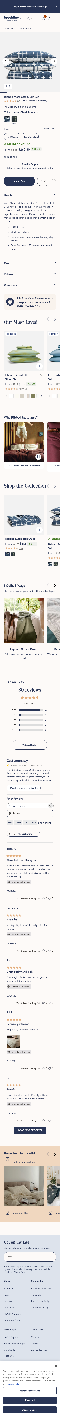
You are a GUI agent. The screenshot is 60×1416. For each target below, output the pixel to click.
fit (26, 822)
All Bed (14, 28)
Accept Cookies (30, 1409)
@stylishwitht (20, 1213)
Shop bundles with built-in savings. (29, 6)
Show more (44, 822)
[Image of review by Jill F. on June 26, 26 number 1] (13, 1041)
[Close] (56, 1366)
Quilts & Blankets (26, 28)
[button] (49, 18)
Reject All (30, 1400)
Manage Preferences (30, 1390)
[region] (30, 1388)
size (10, 822)
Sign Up (20, 305)
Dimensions (10, 285)
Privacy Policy (20, 1272)
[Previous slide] (3, 6)
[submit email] (50, 1257)
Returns (8, 274)
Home (6, 28)
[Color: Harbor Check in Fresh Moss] (15, 119)
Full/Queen (12, 136)
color (18, 822)
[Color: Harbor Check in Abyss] (7, 119)
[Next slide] (56, 6)
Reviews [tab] (11, 681)
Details (8, 195)
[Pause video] (39, 457)
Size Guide (49, 128)
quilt (33, 822)
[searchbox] (27, 806)
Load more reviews (30, 1130)
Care (6, 263)
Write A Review (30, 745)
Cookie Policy (14, 1383)
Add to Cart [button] (19, 181)
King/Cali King (31, 136)
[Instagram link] (24, 1186)
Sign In (30, 305)
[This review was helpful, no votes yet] (43, 898)
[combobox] (30, 834)
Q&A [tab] (21, 681)
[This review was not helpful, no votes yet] (49, 898)
